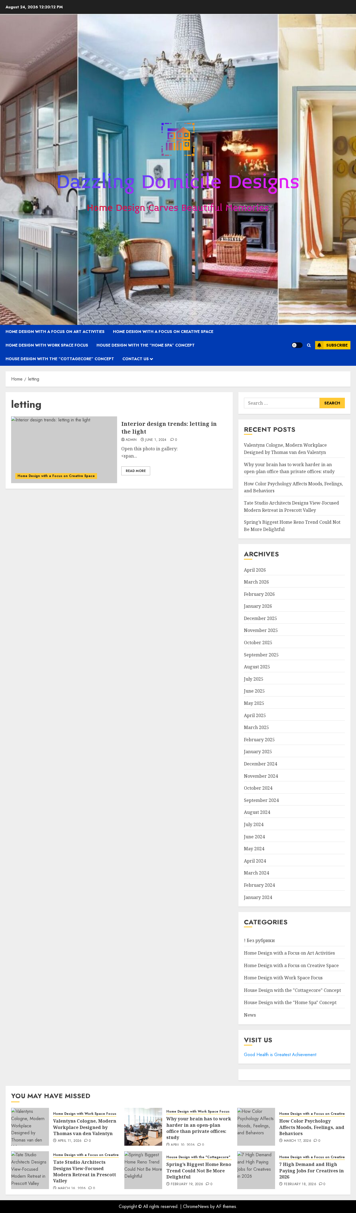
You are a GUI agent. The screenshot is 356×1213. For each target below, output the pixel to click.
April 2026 (255, 570)
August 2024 (257, 812)
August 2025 (257, 667)
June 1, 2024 (155, 440)
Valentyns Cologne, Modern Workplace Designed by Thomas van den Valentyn (84, 1127)
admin (131, 440)
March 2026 (256, 582)
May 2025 (254, 703)
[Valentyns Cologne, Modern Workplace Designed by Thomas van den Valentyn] (30, 1127)
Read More (136, 470)
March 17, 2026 (297, 1141)
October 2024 (258, 788)
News (250, 1015)
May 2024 (254, 849)
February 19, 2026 (187, 1184)
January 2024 (258, 897)
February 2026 (259, 594)
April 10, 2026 (183, 1145)
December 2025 (260, 618)
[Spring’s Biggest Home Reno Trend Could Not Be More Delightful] (143, 1170)
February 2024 (259, 885)
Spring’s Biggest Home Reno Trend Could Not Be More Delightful (198, 1170)
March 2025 (256, 727)
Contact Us (135, 359)
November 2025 (261, 630)
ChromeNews (196, 1206)
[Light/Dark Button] (297, 345)
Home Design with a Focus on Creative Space (163, 331)
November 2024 (261, 776)
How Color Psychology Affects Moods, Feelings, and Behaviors (311, 1127)
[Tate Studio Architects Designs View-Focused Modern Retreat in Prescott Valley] (30, 1170)
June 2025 (254, 691)
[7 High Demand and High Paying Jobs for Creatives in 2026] (256, 1170)
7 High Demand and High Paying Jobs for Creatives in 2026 (311, 1170)
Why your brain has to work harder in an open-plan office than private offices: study (198, 1128)
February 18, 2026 (300, 1184)
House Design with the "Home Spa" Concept (290, 1002)
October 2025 (258, 642)
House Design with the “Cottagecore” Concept (60, 359)
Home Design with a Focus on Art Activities (55, 331)
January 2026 (258, 606)
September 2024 (261, 800)
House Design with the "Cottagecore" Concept (292, 990)
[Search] (308, 345)
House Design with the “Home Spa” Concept (146, 345)
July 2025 (253, 679)
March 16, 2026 (72, 1188)
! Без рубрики (259, 940)
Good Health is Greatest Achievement (280, 1054)
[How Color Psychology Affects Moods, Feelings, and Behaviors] (256, 1127)
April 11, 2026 (70, 1141)
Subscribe (337, 345)
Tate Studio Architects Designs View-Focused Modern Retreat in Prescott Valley (84, 1171)
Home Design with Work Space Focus (47, 345)
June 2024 (254, 837)
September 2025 (261, 655)
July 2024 (253, 824)
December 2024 (260, 764)
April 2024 (255, 861)
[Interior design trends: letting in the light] (64, 449)
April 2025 (255, 715)
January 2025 (258, 751)
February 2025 (259, 740)
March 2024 (256, 873)
